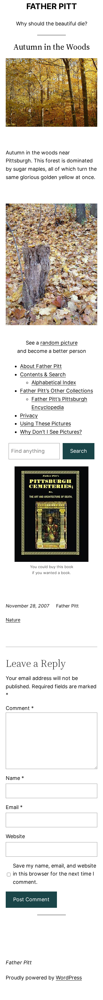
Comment (20, 708)
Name (15, 778)
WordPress (69, 978)
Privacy (29, 415)
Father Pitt (51, 6)
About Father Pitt (41, 366)
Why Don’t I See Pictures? (51, 432)
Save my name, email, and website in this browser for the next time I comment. (54, 874)
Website (15, 836)
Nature (13, 620)
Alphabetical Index (53, 382)
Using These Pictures (45, 423)
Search (78, 451)
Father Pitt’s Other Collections (56, 391)
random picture (59, 343)
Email (14, 807)
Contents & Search (43, 374)
